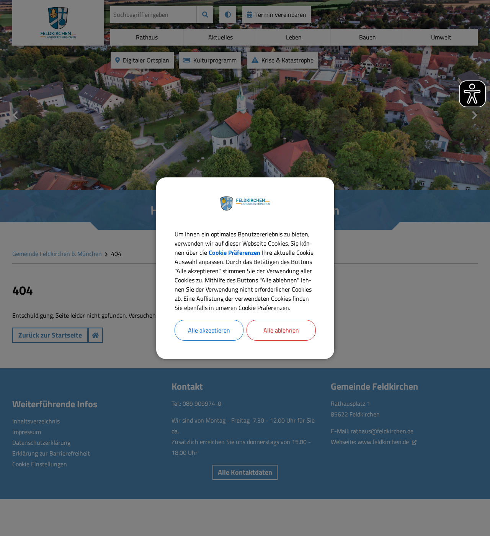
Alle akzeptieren (209, 330)
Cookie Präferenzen (234, 252)
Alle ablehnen (281, 330)
